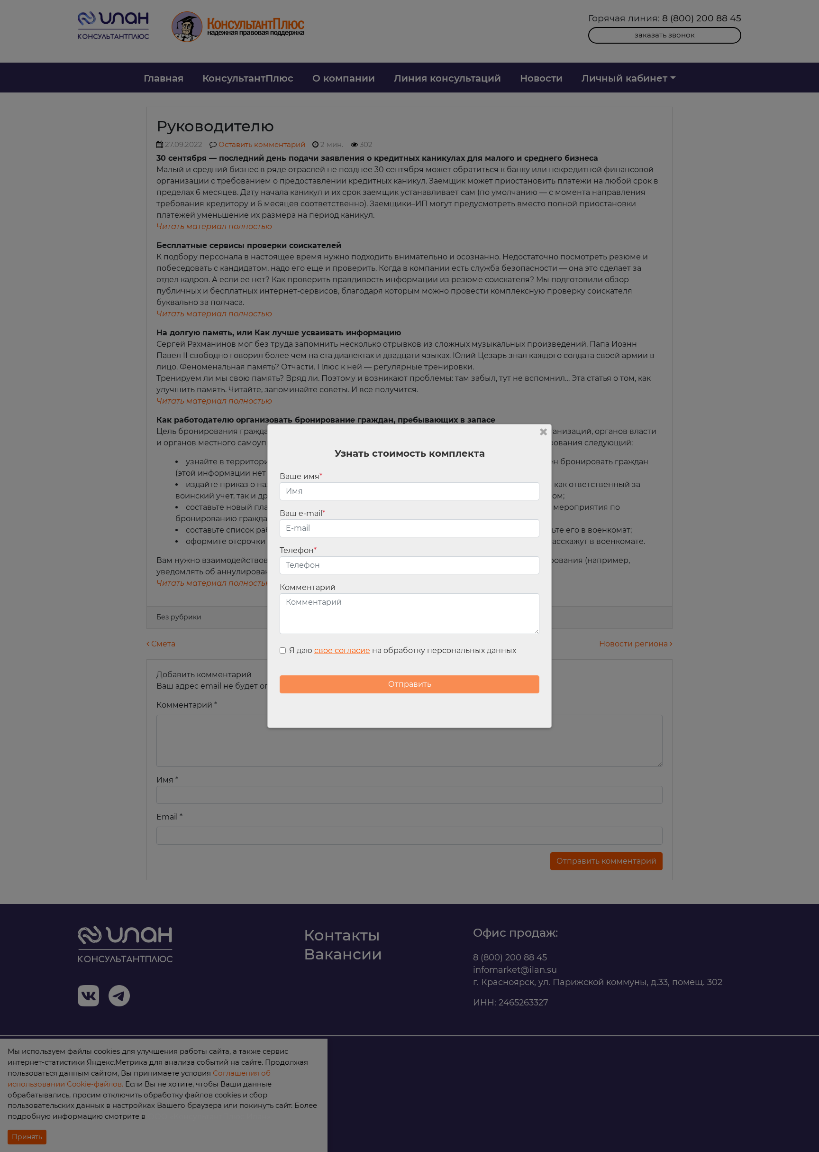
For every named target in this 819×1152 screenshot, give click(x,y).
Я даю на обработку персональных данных (402, 650)
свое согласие (342, 650)
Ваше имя (301, 476)
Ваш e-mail (302, 513)
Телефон (298, 550)
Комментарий (308, 587)
